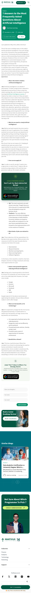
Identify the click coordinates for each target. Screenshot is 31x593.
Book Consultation (10, 419)
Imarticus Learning (12, 28)
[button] (17, 482)
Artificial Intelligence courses (16, 94)
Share (22, 36)
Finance (3, 552)
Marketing (4, 560)
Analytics (4, 555)
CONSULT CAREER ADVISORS (14, 508)
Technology (5, 557)
